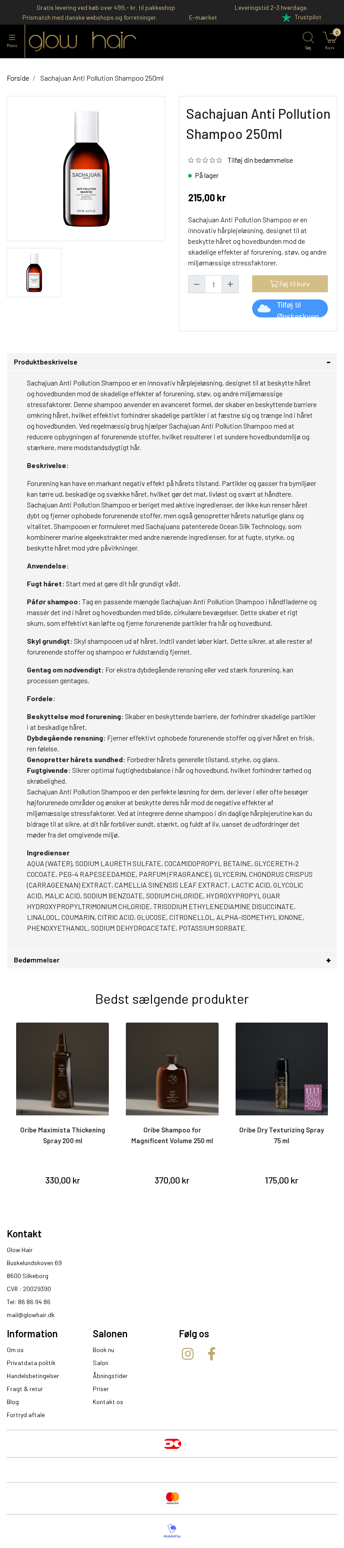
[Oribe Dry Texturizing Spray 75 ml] (282, 1069)
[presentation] (24, 1112)
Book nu (103, 1349)
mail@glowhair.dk (31, 1314)
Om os (15, 1349)
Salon (100, 1362)
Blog (13, 1401)
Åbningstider (110, 1375)
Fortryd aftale (26, 1414)
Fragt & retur (25, 1388)
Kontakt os (108, 1401)
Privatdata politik (31, 1362)
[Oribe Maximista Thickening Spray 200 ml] (62, 1069)
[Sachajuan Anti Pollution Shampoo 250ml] (34, 271)
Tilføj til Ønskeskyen (298, 309)
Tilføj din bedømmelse (260, 160)
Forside (18, 78)
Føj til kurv (294, 283)
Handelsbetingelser (33, 1375)
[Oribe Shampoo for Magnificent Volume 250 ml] (172, 1069)
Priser (101, 1388)
